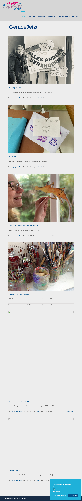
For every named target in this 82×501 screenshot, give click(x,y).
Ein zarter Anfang (14, 470)
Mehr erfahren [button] (57, 487)
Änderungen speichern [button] (60, 495)
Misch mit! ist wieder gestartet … (19, 401)
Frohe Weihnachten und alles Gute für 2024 (23, 226)
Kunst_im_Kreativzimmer (16, 97)
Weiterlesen (70, 97)
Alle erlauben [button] (73, 495)
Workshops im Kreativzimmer (18, 294)
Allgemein (40, 97)
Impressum (17, 498)
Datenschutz (24, 498)
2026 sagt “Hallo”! (14, 88)
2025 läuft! (12, 157)
